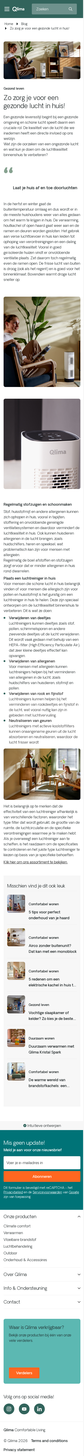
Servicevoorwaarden (47, 1192)
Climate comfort (17, 1226)
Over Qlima (15, 1274)
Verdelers (24, 1373)
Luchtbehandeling (18, 1246)
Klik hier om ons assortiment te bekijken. (36, 862)
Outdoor (10, 1253)
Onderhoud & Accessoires (25, 1260)
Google (74, 1192)
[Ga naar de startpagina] (18, 9)
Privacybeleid (13, 1192)
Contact (12, 1301)
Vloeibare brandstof (20, 1240)
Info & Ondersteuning (25, 1288)
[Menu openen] (7, 9)
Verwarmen (13, 1233)
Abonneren (42, 1176)
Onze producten (20, 1216)
